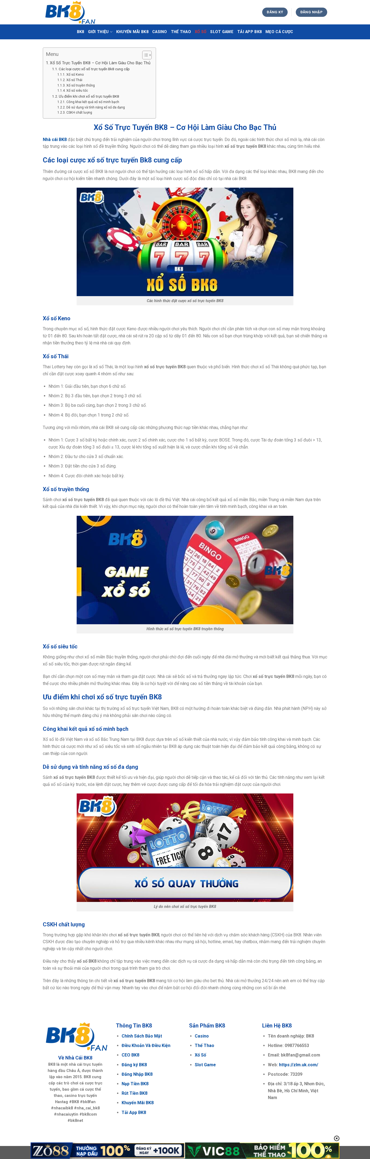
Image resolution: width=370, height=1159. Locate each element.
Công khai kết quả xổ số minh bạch (92, 102)
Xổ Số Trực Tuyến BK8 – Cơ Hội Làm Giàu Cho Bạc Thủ (100, 62)
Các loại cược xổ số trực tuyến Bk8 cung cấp (94, 69)
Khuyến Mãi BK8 (132, 32)
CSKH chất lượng (79, 112)
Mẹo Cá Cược (279, 32)
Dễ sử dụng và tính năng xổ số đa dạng (95, 107)
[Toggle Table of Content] (144, 55)
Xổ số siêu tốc (77, 90)
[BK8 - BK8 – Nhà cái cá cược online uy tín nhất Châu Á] (70, 12)
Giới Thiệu (98, 32)
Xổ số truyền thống (80, 85)
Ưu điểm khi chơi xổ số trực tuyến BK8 (89, 96)
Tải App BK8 (249, 32)
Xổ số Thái (74, 80)
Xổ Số (200, 32)
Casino (159, 32)
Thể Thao (181, 32)
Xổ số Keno (75, 74)
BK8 (80, 32)
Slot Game (221, 32)
